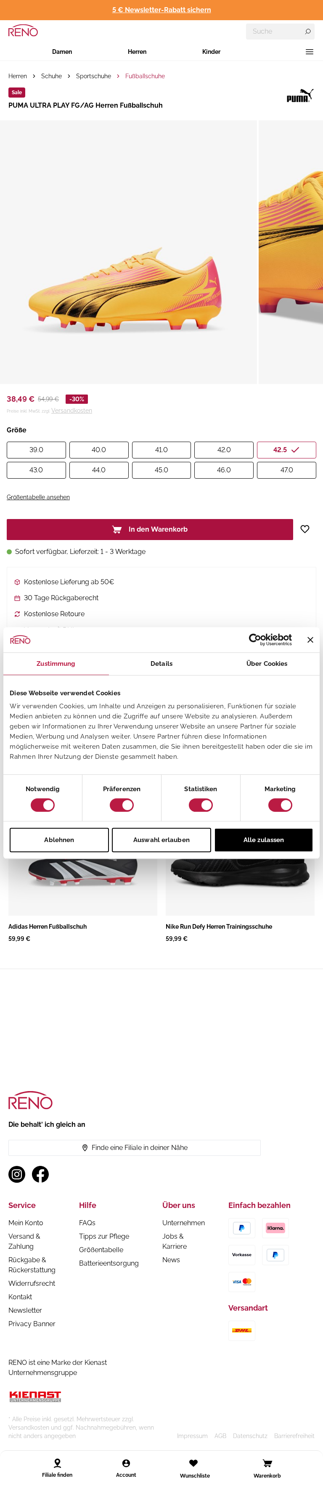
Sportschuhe (93, 76)
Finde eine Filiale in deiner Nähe (140, 1148)
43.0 (36, 470)
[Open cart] (267, 1463)
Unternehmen (183, 1223)
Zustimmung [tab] (56, 664)
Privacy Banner (32, 1324)
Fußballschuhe (145, 76)
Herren (137, 51)
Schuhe (51, 76)
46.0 (224, 470)
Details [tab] (161, 664)
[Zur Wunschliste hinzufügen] (308, 529)
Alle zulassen (264, 840)
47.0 (287, 470)
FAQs (87, 1223)
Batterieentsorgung (109, 1263)
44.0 (99, 470)
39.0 (36, 450)
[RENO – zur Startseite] (23, 30)
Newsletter (25, 1310)
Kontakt (20, 1297)
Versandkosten (71, 410)
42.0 (224, 450)
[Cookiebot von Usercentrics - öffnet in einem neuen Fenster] (255, 639)
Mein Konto (25, 1223)
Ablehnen (59, 840)
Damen (62, 51)
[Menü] (309, 52)
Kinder (211, 51)
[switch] (122, 805)
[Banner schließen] (310, 640)
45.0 (161, 470)
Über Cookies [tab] (266, 664)
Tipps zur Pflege (104, 1236)
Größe (16, 430)
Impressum (192, 1436)
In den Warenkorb (158, 529)
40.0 (99, 450)
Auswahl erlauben (161, 840)
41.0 (161, 450)
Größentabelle (101, 1250)
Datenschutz (250, 1436)
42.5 (280, 450)
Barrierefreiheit (294, 1436)
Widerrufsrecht (31, 1283)
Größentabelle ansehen (38, 497)
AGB (220, 1436)
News (171, 1260)
